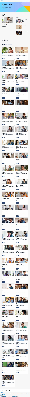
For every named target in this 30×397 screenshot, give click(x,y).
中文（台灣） (1, 395)
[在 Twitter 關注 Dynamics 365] (6, 390)
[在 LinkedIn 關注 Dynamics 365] (8, 390)
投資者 (4, 394)
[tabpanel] (15, 216)
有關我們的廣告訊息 (16, 396)
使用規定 (12, 396)
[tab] (3, 44)
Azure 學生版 (2, 392)
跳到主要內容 (1, 0)
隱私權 (8, 396)
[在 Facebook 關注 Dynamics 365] (10, 390)
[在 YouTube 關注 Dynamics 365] (9, 390)
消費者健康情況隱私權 (2, 396)
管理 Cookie (10, 396)
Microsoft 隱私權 (1, 394)
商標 (13, 396)
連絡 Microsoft (6, 396)
